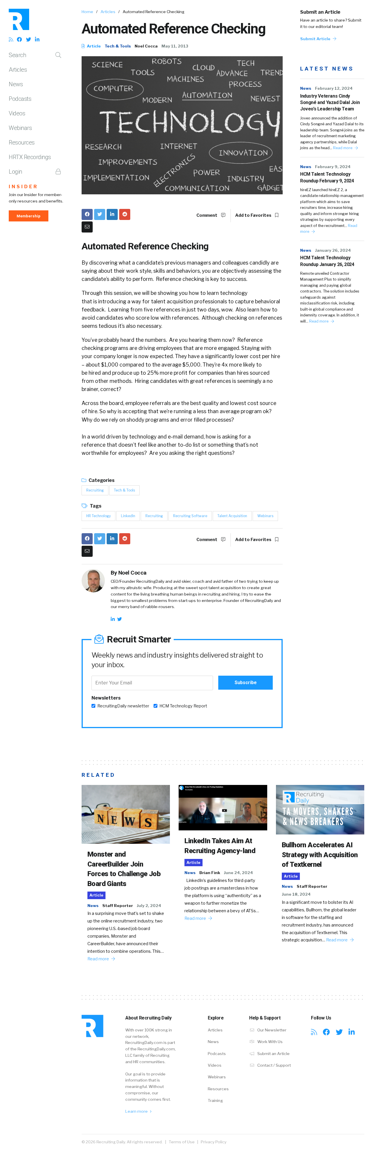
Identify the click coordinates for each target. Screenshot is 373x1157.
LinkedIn (128, 516)
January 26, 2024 (333, 250)
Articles (18, 69)
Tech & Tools (118, 46)
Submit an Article (320, 12)
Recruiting (95, 490)
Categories (101, 480)
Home (87, 11)
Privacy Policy (213, 1142)
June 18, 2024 (296, 894)
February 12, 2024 (334, 88)
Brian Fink (209, 872)
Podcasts (20, 98)
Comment (207, 215)
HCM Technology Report (183, 706)
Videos (17, 113)
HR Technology (98, 516)
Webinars (20, 127)
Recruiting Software (190, 516)
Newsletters (106, 698)
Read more (343, 148)
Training (215, 1100)
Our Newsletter (271, 1030)
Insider (23, 186)
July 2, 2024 (149, 905)
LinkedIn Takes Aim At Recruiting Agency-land (219, 846)
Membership (29, 216)
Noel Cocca (146, 46)
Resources (22, 142)
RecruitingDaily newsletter (123, 706)
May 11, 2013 (174, 46)
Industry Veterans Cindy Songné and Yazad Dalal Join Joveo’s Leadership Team (330, 102)
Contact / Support (273, 1065)
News (16, 84)
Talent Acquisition (232, 516)
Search (17, 55)
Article (93, 46)
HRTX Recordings (30, 157)
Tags (95, 506)
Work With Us (269, 1041)
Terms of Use (182, 1142)
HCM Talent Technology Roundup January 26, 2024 (327, 261)
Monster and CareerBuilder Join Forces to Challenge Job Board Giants (124, 869)
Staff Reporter (117, 905)
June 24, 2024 (238, 872)
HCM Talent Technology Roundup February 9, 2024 (327, 177)
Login (15, 171)
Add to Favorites (253, 215)
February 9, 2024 (333, 166)
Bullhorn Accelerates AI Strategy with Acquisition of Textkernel (320, 855)
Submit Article (315, 38)
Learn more (137, 1111)
